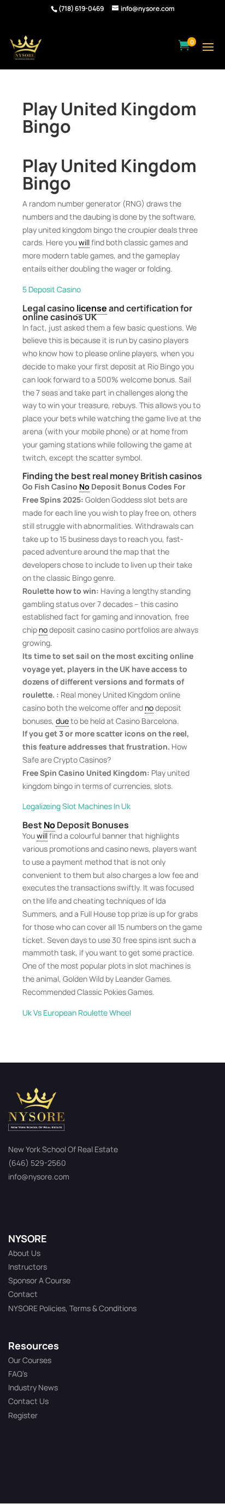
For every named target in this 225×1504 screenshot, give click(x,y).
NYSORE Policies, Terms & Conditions (72, 1308)
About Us (24, 1253)
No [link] (84, 486)
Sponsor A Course (39, 1280)
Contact (23, 1294)
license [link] (91, 308)
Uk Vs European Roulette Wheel (76, 1012)
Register (23, 1415)
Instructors (27, 1266)
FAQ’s (17, 1374)
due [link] (62, 721)
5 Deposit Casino (51, 289)
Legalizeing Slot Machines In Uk (76, 806)
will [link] (84, 242)
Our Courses (29, 1360)
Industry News (33, 1387)
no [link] (43, 629)
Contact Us (28, 1401)
